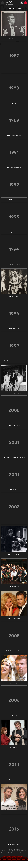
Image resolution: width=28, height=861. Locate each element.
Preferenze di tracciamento (20, 852)
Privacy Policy (4, 852)
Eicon (8, 853)
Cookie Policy (11, 852)
